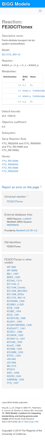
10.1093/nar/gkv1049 (29, 421)
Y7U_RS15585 (10, 167)
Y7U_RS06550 (10, 164)
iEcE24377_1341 (16, 328)
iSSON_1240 (14, 376)
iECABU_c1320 (15, 304)
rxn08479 (27, 218)
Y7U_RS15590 (10, 160)
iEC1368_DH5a (15, 294)
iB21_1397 (13, 273)
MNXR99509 (13, 224)
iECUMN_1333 (15, 352)
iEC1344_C (13, 283)
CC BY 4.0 (31, 230)
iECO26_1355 (14, 342)
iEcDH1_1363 (14, 321)
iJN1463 (11, 359)
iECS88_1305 (14, 348)
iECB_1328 (13, 307)
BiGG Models (16, 3)
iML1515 (11, 365)
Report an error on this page (21, 187)
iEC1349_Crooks (16, 287)
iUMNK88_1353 (15, 379)
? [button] (40, 186)
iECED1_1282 (14, 331)
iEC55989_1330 (15, 301)
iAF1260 (11, 266)
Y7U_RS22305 (10, 171)
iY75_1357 (13, 382)
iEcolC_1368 (14, 345)
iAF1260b (12, 270)
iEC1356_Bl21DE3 (17, 290)
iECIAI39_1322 (15, 335)
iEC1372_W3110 (11, 54)
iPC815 (11, 369)
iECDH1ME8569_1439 (19, 324)
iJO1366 (11, 362)
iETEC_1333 (14, 355)
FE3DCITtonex (15, 201)
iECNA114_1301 (16, 338)
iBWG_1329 (13, 277)
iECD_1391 (13, 314)
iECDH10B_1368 (16, 318)
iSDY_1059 (13, 372)
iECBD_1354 (14, 311)
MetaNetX (20, 230)
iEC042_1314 (14, 280)
